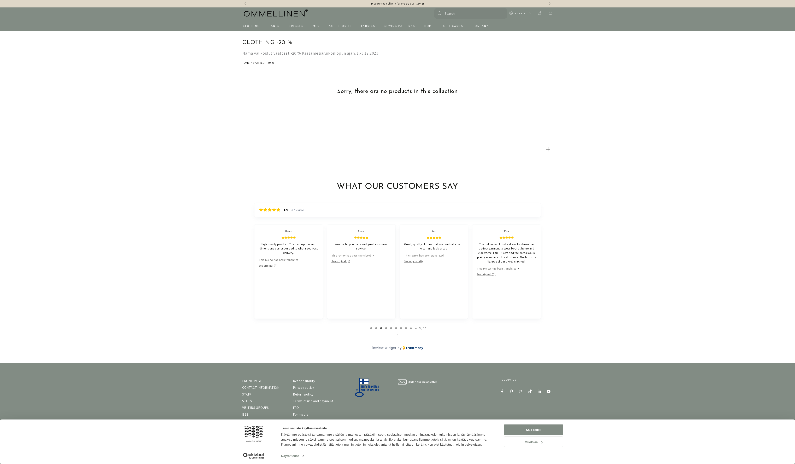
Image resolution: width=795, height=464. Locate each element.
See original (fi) (268, 265)
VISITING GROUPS (255, 407)
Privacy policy (303, 387)
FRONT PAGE (252, 381)
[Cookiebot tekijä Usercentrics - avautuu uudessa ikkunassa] (254, 456)
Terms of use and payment (313, 401)
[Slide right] (549, 3)
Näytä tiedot (290, 456)
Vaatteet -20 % (263, 63)
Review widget (384, 348)
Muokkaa (531, 442)
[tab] (371, 328)
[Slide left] (245, 3)
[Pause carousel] (397, 334)
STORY (247, 401)
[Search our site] (439, 13)
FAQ (296, 407)
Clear (501, 13)
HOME (245, 63)
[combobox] (470, 13)
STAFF (247, 394)
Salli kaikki (533, 430)
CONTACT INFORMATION (260, 387)
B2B (245, 414)
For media (300, 414)
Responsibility (304, 381)
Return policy (303, 394)
